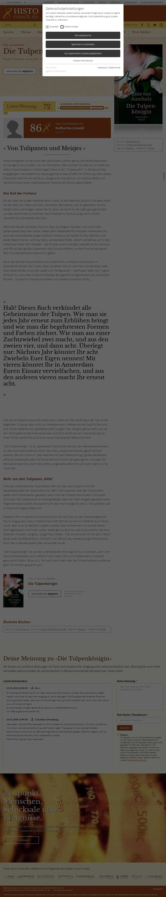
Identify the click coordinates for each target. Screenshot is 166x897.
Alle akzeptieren (83, 35)
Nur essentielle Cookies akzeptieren (83, 53)
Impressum (102, 67)
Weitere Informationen (83, 60)
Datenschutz (114, 67)
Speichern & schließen (83, 44)
